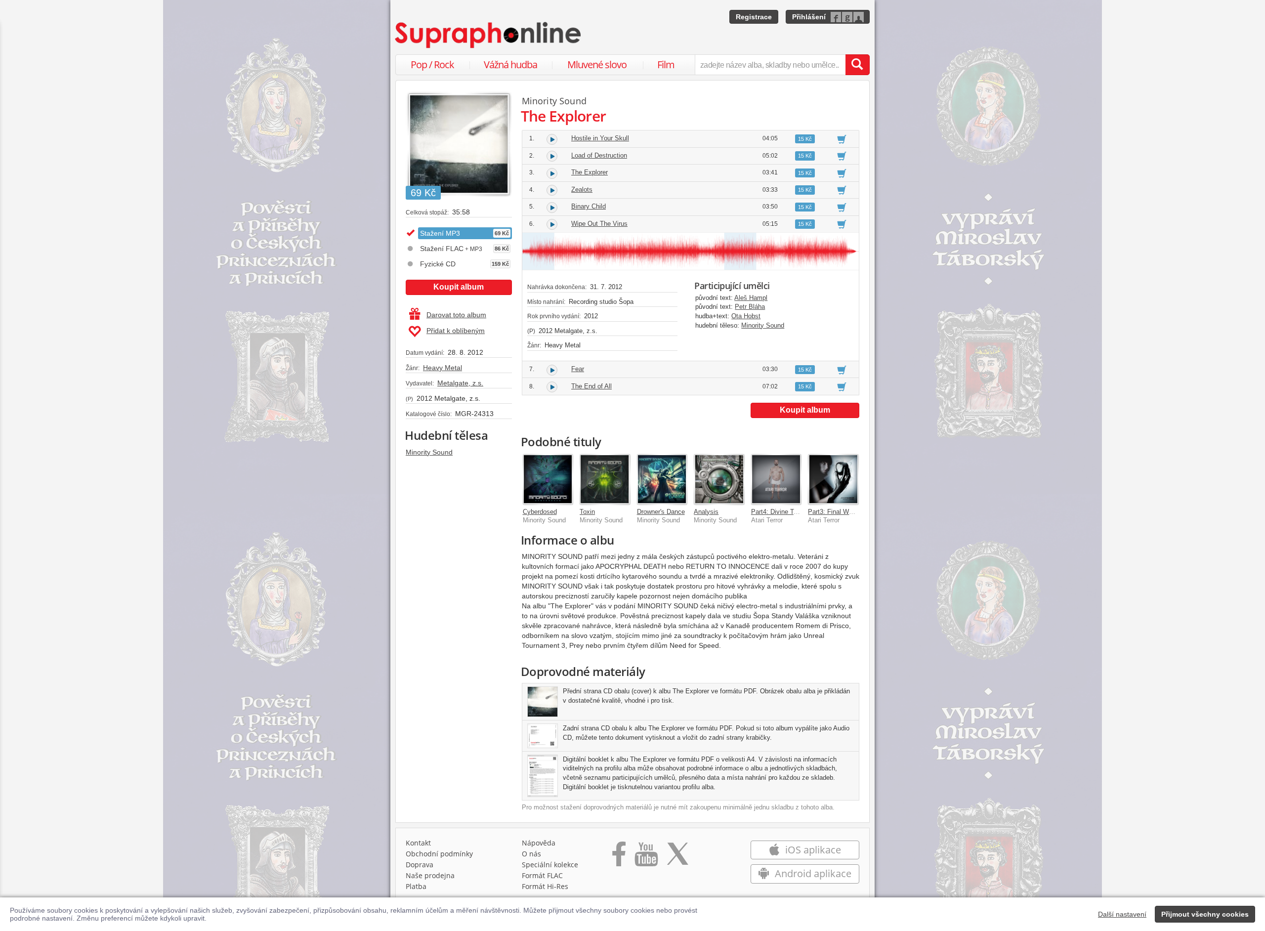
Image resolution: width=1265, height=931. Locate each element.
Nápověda (538, 842)
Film (666, 64)
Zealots (581, 189)
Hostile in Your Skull (600, 138)
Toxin (587, 511)
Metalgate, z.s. (460, 383)
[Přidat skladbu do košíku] (841, 139)
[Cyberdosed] (548, 479)
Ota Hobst (745, 316)
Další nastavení (1122, 914)
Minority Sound (429, 452)
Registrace (754, 17)
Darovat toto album (456, 315)
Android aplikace (811, 873)
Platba (416, 886)
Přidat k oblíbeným (455, 331)
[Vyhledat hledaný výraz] (857, 64)
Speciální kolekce (550, 864)
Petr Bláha (750, 306)
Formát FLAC (542, 875)
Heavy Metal (442, 368)
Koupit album (458, 287)
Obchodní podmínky (439, 853)
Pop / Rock (432, 64)
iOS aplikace (812, 849)
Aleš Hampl (750, 297)
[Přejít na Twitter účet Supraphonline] (677, 857)
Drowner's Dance (661, 511)
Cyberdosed (540, 511)
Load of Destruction (599, 155)
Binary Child (588, 206)
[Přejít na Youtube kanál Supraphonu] (645, 857)
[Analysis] (719, 479)
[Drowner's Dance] (662, 479)
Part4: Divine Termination (787, 511)
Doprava (419, 864)
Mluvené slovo (597, 64)
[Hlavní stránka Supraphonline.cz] (488, 35)
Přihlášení (809, 17)
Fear (577, 369)
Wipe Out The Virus (599, 223)
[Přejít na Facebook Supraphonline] (619, 857)
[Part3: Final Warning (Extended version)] (833, 479)
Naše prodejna (430, 875)
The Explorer (589, 172)
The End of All (591, 386)
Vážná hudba (510, 64)
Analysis (706, 511)
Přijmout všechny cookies (1205, 914)
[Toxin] (605, 479)
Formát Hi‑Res (545, 886)
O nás (531, 853)
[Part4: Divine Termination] (776, 479)
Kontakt (418, 842)
